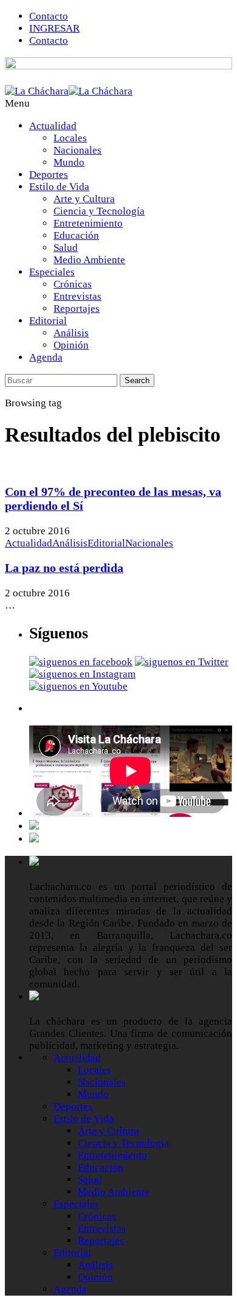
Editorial (48, 320)
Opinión (71, 345)
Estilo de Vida (59, 186)
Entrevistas (77, 296)
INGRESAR (54, 28)
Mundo (68, 162)
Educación (76, 235)
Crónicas (72, 284)
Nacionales (77, 150)
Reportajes (76, 308)
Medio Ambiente (89, 260)
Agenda (46, 357)
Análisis (71, 333)
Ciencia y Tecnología (99, 211)
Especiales (52, 272)
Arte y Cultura (84, 199)
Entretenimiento (88, 223)
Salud (65, 247)
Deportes (48, 174)
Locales (70, 138)
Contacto (48, 16)
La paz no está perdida (64, 567)
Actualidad (53, 126)
